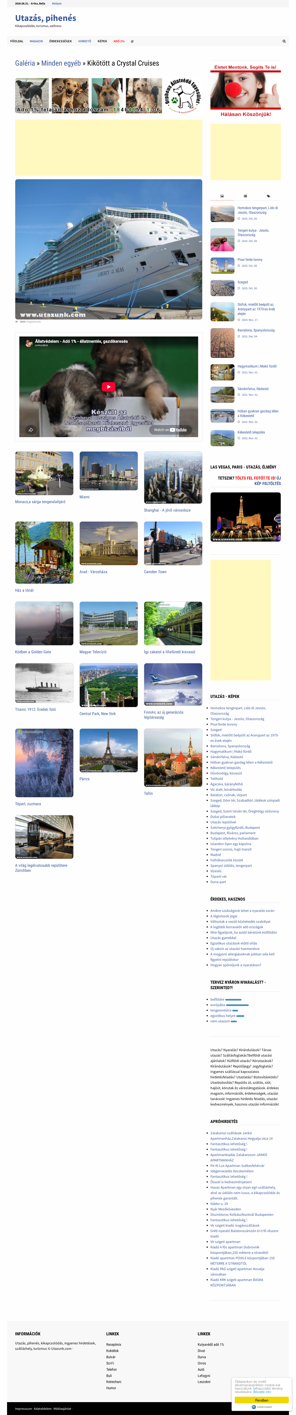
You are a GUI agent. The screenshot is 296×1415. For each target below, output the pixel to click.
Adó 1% (119, 41)
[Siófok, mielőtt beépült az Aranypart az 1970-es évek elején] (222, 305)
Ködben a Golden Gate (33, 651)
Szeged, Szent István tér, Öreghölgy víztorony (244, 811)
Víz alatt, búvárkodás (226, 789)
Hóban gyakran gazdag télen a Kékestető (241, 762)
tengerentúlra (221, 1010)
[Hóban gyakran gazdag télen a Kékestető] (222, 411)
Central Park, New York (98, 713)
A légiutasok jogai (223, 916)
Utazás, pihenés (45, 17)
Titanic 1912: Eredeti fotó (35, 709)
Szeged (243, 282)
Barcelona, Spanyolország (256, 330)
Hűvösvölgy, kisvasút (226, 773)
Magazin (36, 41)
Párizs (85, 778)
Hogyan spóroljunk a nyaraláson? (235, 965)
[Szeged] (222, 282)
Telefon (111, 1369)
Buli (109, 1376)
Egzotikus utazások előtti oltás (233, 943)
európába (218, 1004)
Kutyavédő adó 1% (211, 1344)
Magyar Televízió (93, 651)
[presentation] (222, 196)
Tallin (148, 793)
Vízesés (215, 871)
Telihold (216, 778)
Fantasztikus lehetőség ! (228, 1143)
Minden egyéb (61, 63)
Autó (201, 1369)
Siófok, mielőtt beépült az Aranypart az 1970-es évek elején (256, 309)
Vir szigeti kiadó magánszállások (235, 1225)
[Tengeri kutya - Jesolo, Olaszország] (222, 231)
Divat (201, 1351)
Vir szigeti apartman (225, 1241)
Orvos (202, 1363)
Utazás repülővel (223, 822)
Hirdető (84, 41)
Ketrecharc (113, 1382)
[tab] (222, 196)
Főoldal (16, 41)
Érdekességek (60, 41)
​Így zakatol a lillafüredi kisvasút (169, 651)
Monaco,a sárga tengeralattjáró (40, 501)
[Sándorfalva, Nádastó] (222, 389)
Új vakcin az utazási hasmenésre (235, 948)
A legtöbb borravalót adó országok (236, 927)
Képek (102, 41)
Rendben (261, 1400)
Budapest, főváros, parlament (233, 833)
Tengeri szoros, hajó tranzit (230, 849)
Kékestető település (251, 432)
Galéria (25, 63)
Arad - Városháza (93, 571)
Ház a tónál (24, 590)
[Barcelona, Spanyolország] (222, 330)
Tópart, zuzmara (28, 803)
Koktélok (112, 1351)
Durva (202, 1357)
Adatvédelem (43, 1409)
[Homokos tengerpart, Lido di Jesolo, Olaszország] (222, 208)
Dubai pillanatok (223, 816)
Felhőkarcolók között (226, 860)
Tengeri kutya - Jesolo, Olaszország (253, 232)
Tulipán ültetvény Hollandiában (234, 838)
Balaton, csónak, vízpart (228, 795)
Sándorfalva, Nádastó (253, 389)
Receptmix (113, 1344)
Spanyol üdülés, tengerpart (231, 865)
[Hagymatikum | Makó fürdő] (222, 366)
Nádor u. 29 (219, 1203)
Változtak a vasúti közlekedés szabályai (240, 921)
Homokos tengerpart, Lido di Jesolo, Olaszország (258, 210)
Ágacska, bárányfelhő (226, 784)
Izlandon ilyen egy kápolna (230, 843)
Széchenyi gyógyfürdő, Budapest (235, 827)
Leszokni (204, 1382)
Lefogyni (204, 1376)
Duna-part (218, 881)
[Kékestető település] (222, 432)
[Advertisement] (108, 148)
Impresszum (23, 1409)
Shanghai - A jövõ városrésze (167, 510)
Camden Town (155, 571)
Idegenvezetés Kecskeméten (232, 1171)
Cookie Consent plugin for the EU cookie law (262, 1407)
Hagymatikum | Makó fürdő (257, 366)
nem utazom (220, 1021)
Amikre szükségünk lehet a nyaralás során (242, 910)
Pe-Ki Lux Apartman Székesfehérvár (237, 1165)
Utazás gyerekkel (223, 937)
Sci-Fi (110, 1363)
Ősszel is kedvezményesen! (231, 1182)
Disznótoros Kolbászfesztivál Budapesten (241, 1214)
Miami (85, 496)
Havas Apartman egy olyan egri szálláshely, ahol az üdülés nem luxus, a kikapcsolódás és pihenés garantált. (245, 1192)
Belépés (57, 3)
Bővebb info (262, 1391)
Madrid (215, 854)
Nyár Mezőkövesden (225, 1209)
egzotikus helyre (223, 1015)
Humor (111, 1388)
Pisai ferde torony (250, 259)
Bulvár (110, 1357)
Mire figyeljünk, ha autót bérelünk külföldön (243, 932)
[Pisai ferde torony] (222, 260)
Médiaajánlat (62, 1409)
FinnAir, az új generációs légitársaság (163, 715)
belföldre (217, 999)
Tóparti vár (218, 876)
